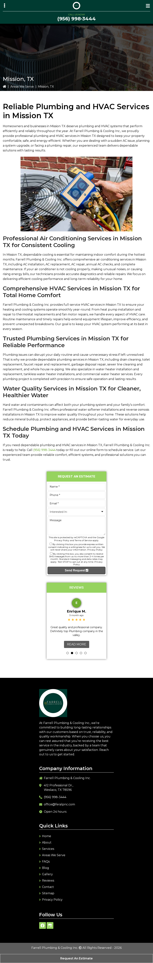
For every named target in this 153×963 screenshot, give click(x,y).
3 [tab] (76, 653)
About (46, 842)
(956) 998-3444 (76, 19)
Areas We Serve (22, 86)
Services (48, 849)
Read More (76, 644)
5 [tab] (85, 653)
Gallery (47, 874)
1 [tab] (67, 653)
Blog (45, 868)
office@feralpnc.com (59, 804)
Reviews (48, 880)
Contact (48, 887)
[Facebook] (42, 925)
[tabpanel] (76, 622)
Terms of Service (83, 540)
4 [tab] (81, 653)
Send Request (75, 570)
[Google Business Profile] (50, 925)
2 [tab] (72, 653)
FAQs (46, 861)
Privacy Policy (61, 540)
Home (46, 836)
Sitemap (48, 893)
